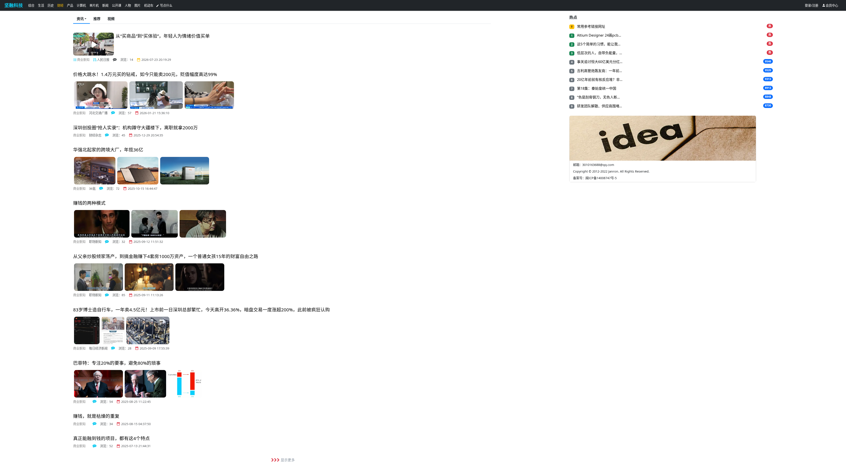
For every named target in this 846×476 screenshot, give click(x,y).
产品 (70, 5)
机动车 (148, 5)
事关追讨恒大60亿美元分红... (599, 61)
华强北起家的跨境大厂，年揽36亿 (108, 150)
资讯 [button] (80, 18)
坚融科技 (13, 5)
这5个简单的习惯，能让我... (598, 44)
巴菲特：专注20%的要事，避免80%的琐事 (117, 363)
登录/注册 (811, 5)
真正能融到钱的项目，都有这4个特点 (111, 438)
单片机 (94, 5)
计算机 (81, 5)
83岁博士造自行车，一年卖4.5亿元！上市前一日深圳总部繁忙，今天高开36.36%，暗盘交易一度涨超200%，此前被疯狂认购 (201, 310)
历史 (51, 5)
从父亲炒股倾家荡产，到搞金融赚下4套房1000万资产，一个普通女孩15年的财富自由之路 (165, 256)
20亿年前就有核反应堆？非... (599, 79)
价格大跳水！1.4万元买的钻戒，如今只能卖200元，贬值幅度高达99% (145, 74)
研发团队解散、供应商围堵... (599, 106)
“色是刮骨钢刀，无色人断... (598, 97)
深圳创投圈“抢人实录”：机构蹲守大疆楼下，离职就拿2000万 (135, 128)
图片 (137, 5)
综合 (31, 5)
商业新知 (83, 60)
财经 (60, 5)
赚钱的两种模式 (89, 203)
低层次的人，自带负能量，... (599, 52)
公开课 (116, 5)
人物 (128, 5)
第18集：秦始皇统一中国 (596, 88)
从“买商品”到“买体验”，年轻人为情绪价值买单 (163, 36)
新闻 (105, 5)
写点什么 (164, 5)
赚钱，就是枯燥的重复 (96, 416)
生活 (41, 5)
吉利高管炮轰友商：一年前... (599, 70)
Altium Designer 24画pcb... (598, 35)
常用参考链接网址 (590, 26)
